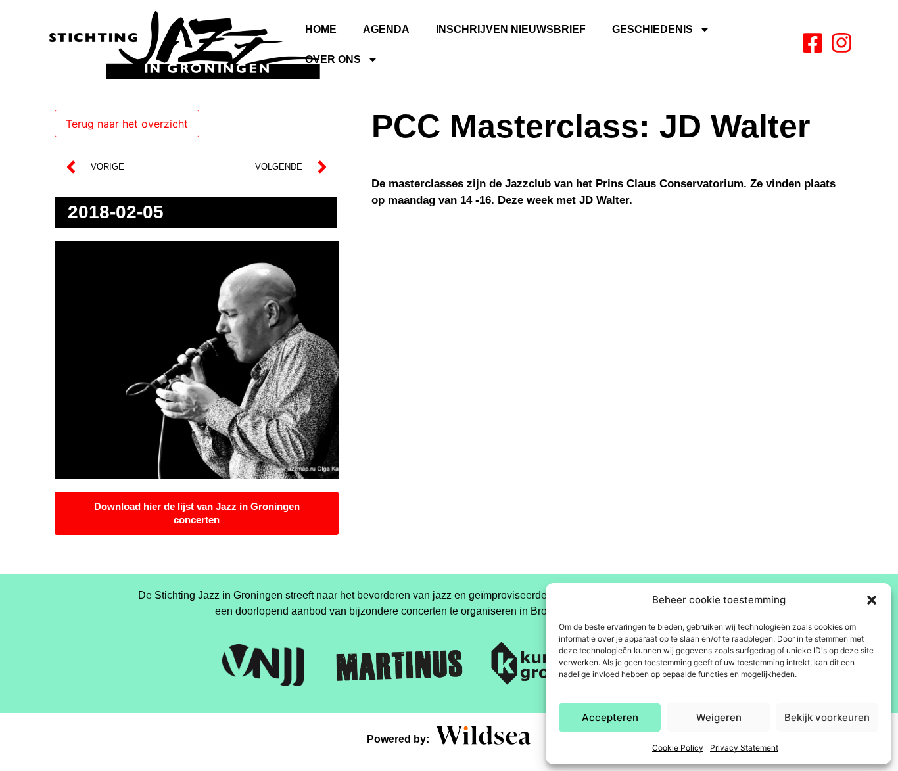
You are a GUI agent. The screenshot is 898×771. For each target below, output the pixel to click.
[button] (871, 600)
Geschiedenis (652, 29)
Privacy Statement (744, 748)
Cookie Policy (677, 748)
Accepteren (610, 717)
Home (321, 29)
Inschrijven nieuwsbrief (511, 29)
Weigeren (719, 717)
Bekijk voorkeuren (827, 717)
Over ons (333, 59)
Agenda (386, 29)
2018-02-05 (116, 212)
